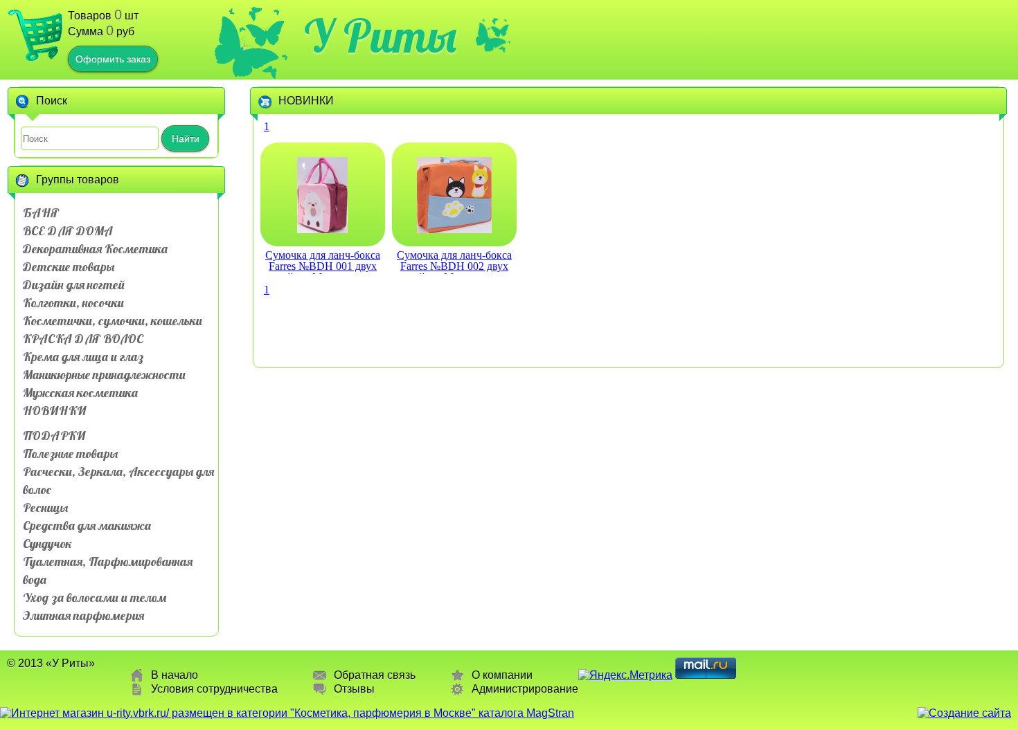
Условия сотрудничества (214, 689)
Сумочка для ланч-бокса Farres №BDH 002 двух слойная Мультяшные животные (454, 261)
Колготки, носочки (73, 303)
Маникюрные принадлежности (104, 375)
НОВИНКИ (54, 411)
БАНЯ (41, 213)
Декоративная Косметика (95, 249)
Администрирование (525, 689)
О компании (502, 675)
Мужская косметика (80, 393)
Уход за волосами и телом (94, 597)
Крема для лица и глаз (83, 357)
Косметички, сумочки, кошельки (112, 321)
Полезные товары (70, 454)
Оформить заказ (112, 58)
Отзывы (354, 689)
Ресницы (45, 507)
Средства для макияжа (87, 525)
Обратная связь (375, 675)
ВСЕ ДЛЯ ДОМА (68, 231)
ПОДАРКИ (54, 436)
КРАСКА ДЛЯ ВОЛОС (83, 339)
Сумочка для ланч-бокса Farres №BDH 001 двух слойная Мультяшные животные (322, 261)
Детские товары (68, 267)
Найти (185, 138)
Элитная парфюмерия (83, 615)
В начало (174, 675)
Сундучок (47, 543)
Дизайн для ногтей (74, 285)
